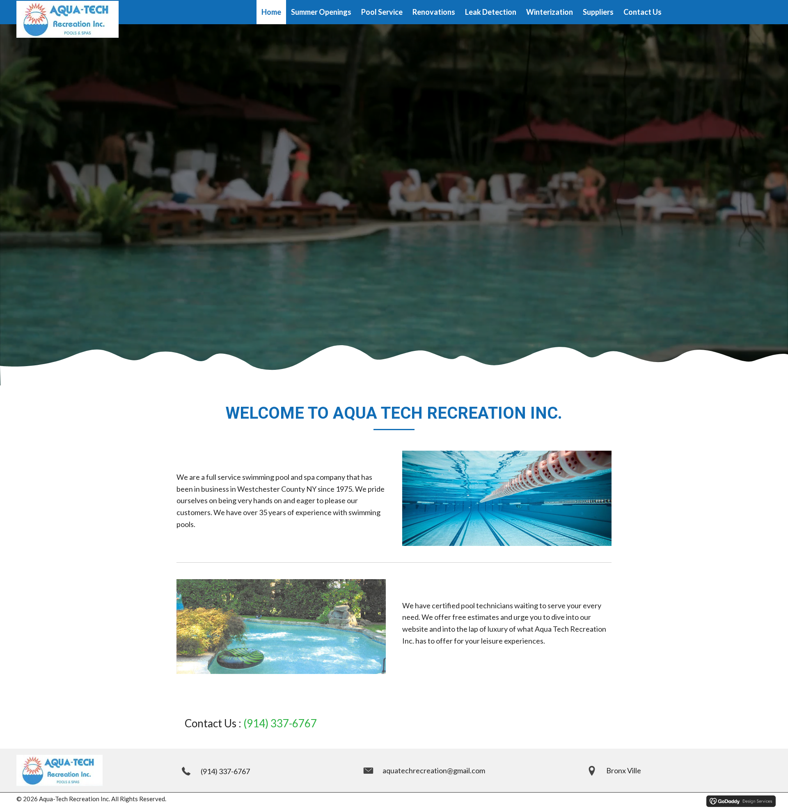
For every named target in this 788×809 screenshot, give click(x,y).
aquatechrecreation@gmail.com (434, 770)
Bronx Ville (623, 770)
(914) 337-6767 (280, 723)
